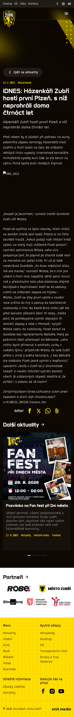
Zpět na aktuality (26, 72)
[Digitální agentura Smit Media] (61, 709)
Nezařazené (24, 82)
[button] (29, 555)
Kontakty (33, 3)
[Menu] (66, 13)
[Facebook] (57, 3)
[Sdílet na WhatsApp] (48, 411)
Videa (23, 3)
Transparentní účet (53, 651)
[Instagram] (63, 3)
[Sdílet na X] (39, 411)
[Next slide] (69, 470)
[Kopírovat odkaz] (57, 411)
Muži (6, 651)
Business (9, 669)
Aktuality (9, 633)
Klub (6, 645)
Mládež (8, 657)
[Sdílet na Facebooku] (30, 411)
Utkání (7, 639)
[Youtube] (69, 3)
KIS (16, 3)
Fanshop (7, 3)
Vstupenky (47, 633)
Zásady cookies (14, 686)
